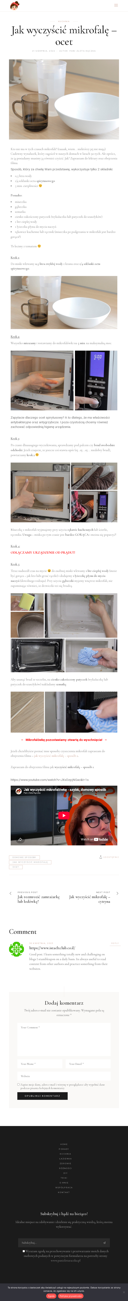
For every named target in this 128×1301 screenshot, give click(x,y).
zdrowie (65, 1163)
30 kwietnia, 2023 (41, 943)
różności (65, 1168)
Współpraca (64, 1187)
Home (64, 1144)
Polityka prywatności (71, 1296)
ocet (15, 867)
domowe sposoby (24, 857)
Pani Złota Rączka (83, 51)
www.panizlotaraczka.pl (65, 1260)
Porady (64, 1149)
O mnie (64, 1183)
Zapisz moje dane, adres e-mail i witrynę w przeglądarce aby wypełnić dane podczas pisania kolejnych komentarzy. (62, 1086)
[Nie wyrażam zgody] (124, 1292)
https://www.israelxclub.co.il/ (52, 948)
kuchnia (65, 1154)
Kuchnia (64, 21)
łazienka (65, 1159)
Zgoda (51, 1296)
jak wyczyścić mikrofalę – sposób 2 (56, 756)
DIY (66, 1173)
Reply (115, 943)
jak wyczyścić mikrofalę (30, 862)
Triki (64, 1178)
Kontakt (64, 1192)
